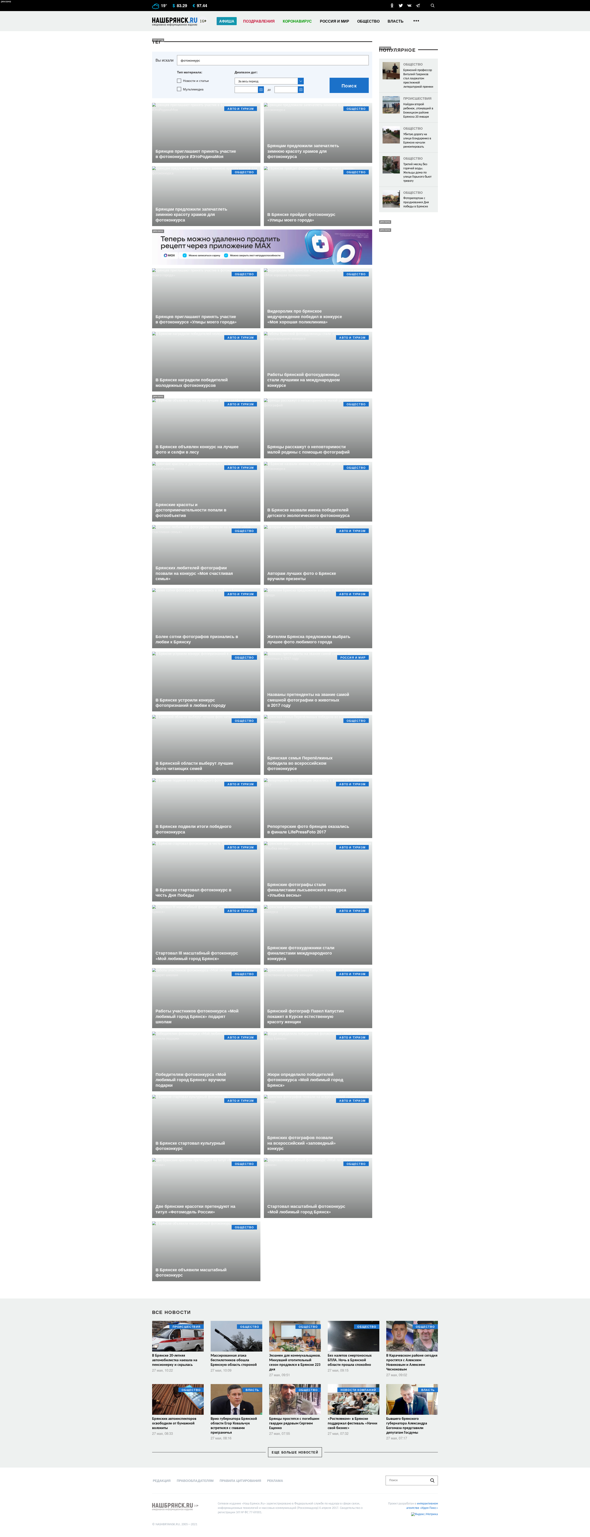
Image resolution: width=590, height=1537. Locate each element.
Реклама (275, 1480)
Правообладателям (195, 1480)
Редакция (162, 1480)
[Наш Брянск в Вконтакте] (409, 5)
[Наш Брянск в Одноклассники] (392, 5)
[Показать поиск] (432, 5)
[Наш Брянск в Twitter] (401, 5)
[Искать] (432, 1480)
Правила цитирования (240, 1480)
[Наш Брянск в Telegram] (418, 5)
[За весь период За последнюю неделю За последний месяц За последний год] (269, 81)
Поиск (349, 85)
